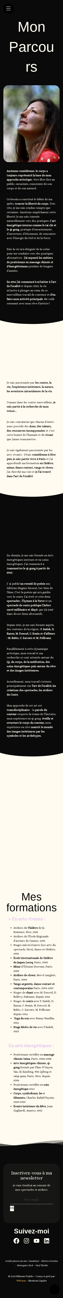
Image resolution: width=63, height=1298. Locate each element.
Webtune (21, 1280)
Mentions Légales (37, 1280)
